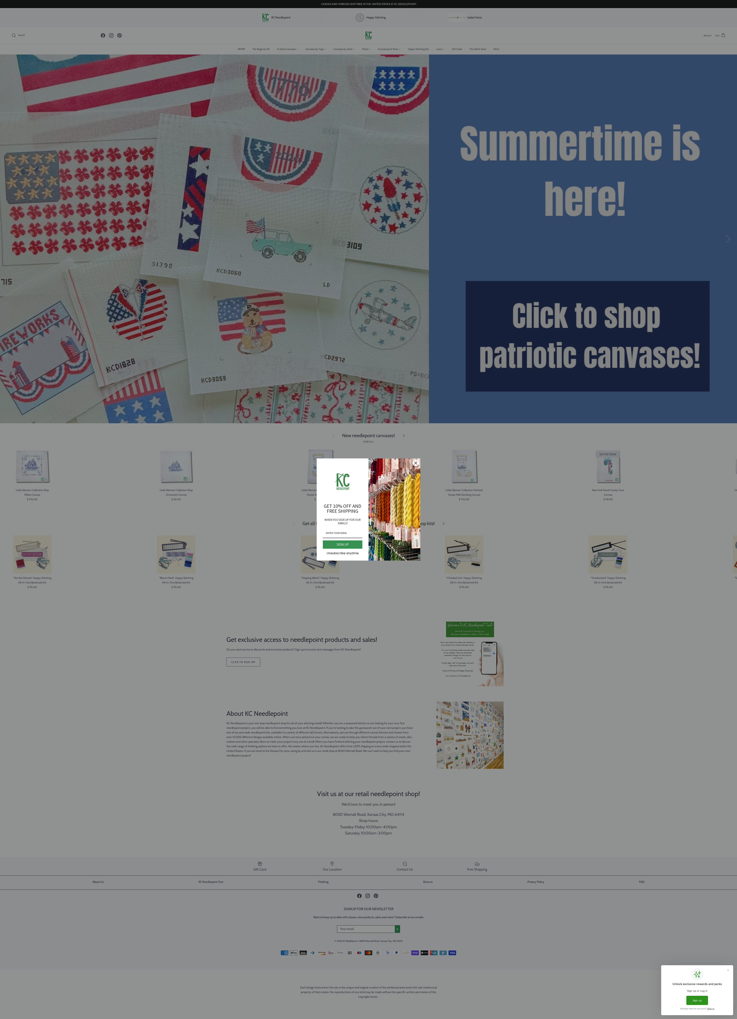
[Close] (415, 463)
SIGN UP (343, 544)
